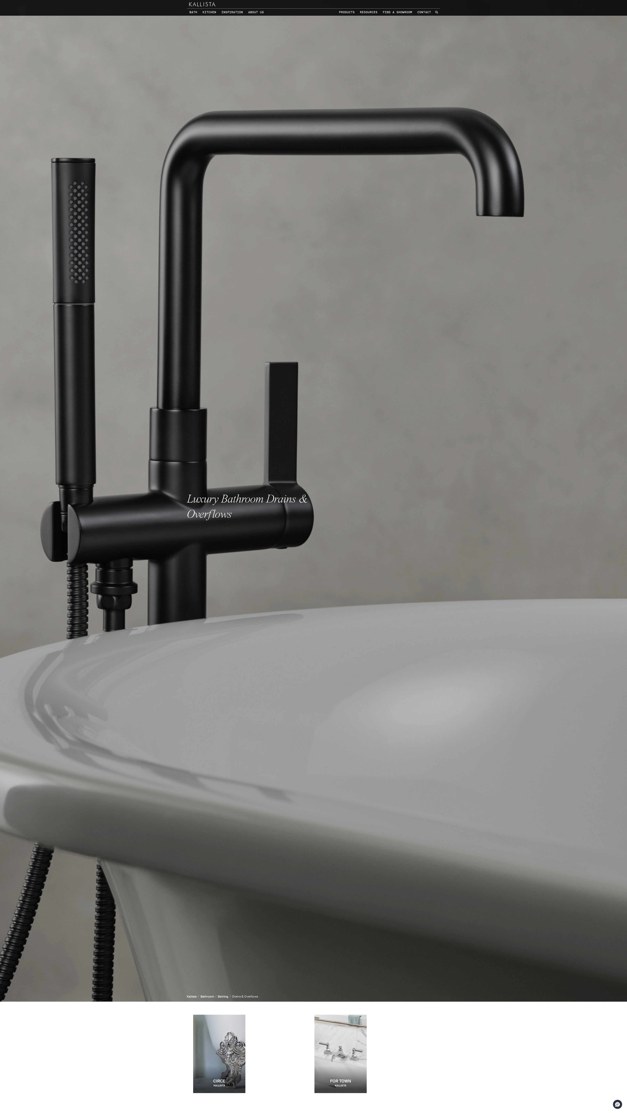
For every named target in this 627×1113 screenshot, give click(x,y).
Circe (219, 1083)
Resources (369, 12)
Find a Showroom (397, 12)
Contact (424, 12)
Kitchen (209, 12)
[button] (617, 1104)
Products (347, 12)
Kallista (192, 996)
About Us (256, 12)
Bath (193, 12)
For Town (340, 1083)
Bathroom (207, 996)
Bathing (223, 996)
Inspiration (232, 12)
